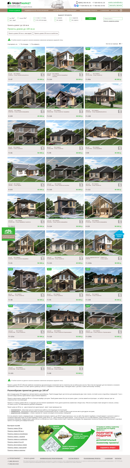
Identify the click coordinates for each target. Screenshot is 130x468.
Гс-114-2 (11, 226)
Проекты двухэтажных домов (17, 445)
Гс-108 (88, 300)
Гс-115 (49, 336)
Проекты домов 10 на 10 (16, 442)
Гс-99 (49, 373)
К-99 (87, 153)
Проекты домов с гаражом (16, 436)
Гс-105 (49, 189)
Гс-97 (10, 79)
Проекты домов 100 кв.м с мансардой (19, 33)
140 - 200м (13, 20)
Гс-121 (49, 263)
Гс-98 (10, 300)
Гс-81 (10, 153)
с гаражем (59, 18)
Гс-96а (88, 79)
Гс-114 (49, 226)
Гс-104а (89, 263)
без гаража (59, 20)
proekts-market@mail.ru (115, 2)
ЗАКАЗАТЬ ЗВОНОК (115, 5)
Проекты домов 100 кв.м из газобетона (46, 33)
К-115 (88, 226)
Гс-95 (49, 300)
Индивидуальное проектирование (36, 10)
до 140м (12, 18)
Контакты (114, 10)
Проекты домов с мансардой (17, 447)
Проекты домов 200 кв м (16, 431)
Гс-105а (89, 336)
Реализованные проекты (88, 10)
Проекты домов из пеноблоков (18, 434)
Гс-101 (10, 373)
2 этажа (44, 18)
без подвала (75, 20)
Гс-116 (49, 116)
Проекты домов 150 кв (15, 428)
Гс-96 (49, 153)
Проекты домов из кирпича (16, 450)
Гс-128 (88, 116)
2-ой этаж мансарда (41, 20)
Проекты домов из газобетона (17, 439)
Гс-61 (10, 263)
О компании (105, 10)
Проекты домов (14, 10)
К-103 (10, 189)
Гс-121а (11, 336)
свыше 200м (23, 18)
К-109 (10, 116)
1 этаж (37, 18)
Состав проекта (58, 10)
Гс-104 (49, 79)
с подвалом (75, 18)
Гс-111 (88, 189)
